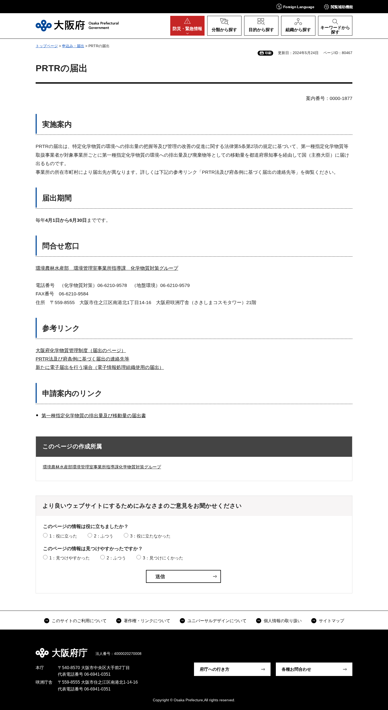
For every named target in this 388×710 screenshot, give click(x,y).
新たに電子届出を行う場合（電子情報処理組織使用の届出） (100, 367)
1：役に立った (63, 536)
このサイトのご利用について (79, 620)
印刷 (268, 53)
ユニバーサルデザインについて (217, 620)
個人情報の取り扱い (283, 620)
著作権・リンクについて (147, 620)
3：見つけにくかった (163, 558)
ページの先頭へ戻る (355, 649)
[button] (295, 6)
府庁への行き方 (214, 669)
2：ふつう (103, 536)
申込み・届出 (73, 46)
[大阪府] (77, 25)
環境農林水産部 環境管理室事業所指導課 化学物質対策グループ (107, 268)
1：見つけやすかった (69, 558)
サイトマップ (331, 620)
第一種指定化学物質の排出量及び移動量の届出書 (93, 415)
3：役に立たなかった (150, 536)
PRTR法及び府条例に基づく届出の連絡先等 (82, 359)
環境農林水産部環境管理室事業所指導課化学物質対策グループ (102, 467)
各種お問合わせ (296, 669)
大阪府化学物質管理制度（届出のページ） (81, 350)
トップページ (47, 46)
